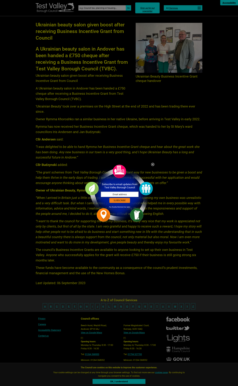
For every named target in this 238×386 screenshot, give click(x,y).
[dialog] (119, 193)
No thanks (113, 207)
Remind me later (123, 207)
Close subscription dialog (153, 165)
